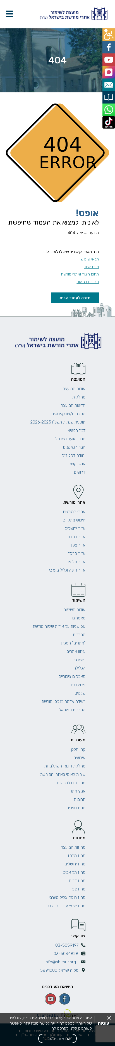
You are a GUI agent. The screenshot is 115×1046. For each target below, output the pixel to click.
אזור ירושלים (75, 528)
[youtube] (50, 999)
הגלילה (79, 668)
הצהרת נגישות (87, 281)
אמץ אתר (77, 791)
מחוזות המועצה (73, 847)
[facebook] (64, 999)
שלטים (80, 693)
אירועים (79, 757)
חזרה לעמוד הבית (74, 297)
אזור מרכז (76, 553)
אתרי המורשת (74, 511)
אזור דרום (77, 536)
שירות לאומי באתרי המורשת (62, 774)
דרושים (79, 472)
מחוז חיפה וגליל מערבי (67, 897)
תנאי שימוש (90, 259)
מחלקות (78, 397)
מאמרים (78, 618)
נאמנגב (79, 659)
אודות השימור (74, 609)
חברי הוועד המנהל (70, 438)
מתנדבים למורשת (71, 782)
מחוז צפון (78, 889)
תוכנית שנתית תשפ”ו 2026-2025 (57, 422)
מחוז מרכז (76, 855)
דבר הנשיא (76, 430)
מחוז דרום (77, 880)
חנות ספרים (75, 807)
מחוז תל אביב (74, 872)
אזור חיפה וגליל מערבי (67, 570)
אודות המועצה (74, 388)
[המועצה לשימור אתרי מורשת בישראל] (73, 14)
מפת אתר (91, 266)
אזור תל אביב (74, 561)
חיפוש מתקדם (74, 520)
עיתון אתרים (75, 651)
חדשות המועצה (73, 405)
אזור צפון (78, 545)
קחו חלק (78, 749)
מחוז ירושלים (74, 864)
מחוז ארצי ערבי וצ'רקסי (66, 905)
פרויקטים (78, 684)
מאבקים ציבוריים (72, 676)
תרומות (79, 799)
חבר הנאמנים (74, 447)
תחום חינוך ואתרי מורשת (80, 274)
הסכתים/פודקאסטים (68, 413)
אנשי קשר (77, 463)
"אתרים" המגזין (73, 643)
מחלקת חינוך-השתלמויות (64, 766)
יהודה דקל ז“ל (73, 455)
